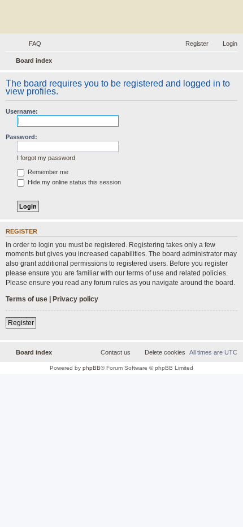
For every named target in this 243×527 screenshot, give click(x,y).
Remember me (47, 172)
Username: (22, 111)
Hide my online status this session (73, 182)
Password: (21, 136)
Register (21, 323)
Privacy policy (75, 299)
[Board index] (121, 18)
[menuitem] (30, 43)
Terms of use (26, 299)
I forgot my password (46, 157)
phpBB (92, 368)
